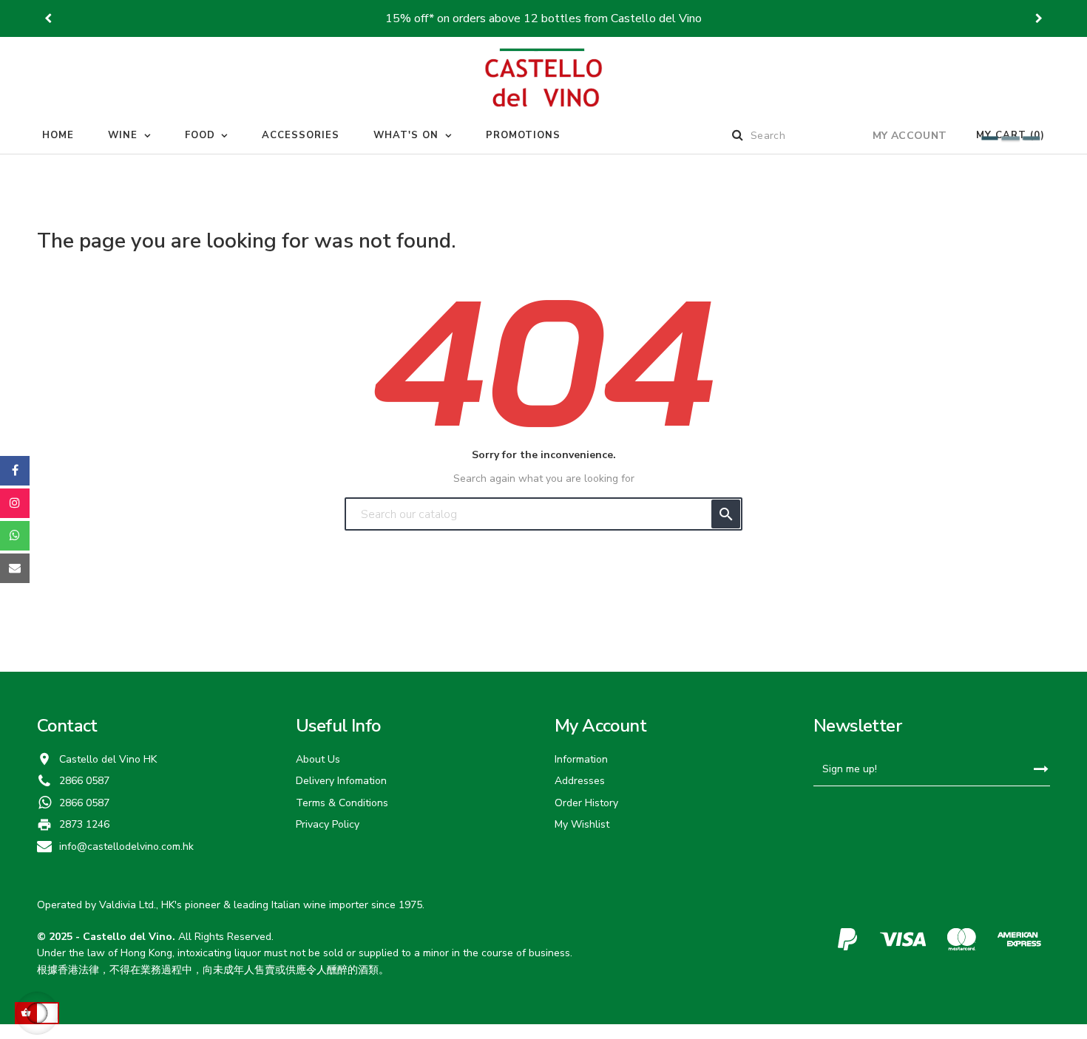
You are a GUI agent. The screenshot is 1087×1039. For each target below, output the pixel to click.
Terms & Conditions (342, 803)
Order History (586, 803)
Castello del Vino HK (108, 759)
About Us (318, 759)
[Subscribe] (1040, 769)
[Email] (15, 568)
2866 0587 (84, 803)
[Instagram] (15, 503)
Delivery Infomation (341, 781)
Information (581, 759)
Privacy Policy (327, 824)
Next (1039, 18)
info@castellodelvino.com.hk (126, 846)
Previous (48, 18)
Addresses (580, 781)
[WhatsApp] (15, 536)
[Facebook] (15, 471)
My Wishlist (582, 824)
